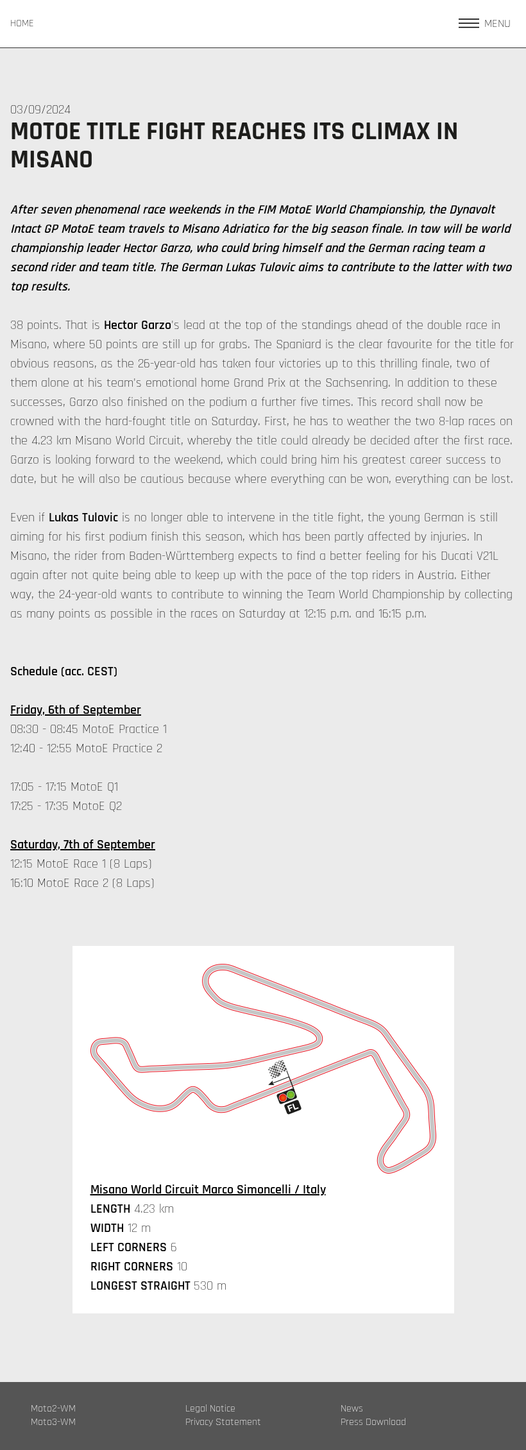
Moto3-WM (53, 1422)
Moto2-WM (53, 1409)
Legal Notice (210, 1409)
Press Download (373, 1422)
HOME (22, 23)
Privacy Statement (223, 1422)
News (352, 1409)
